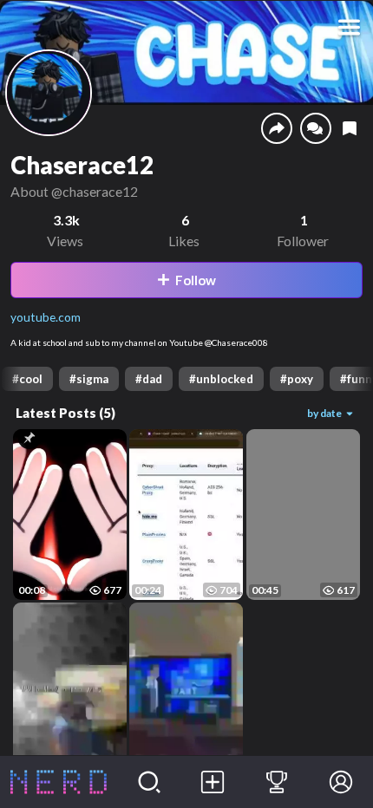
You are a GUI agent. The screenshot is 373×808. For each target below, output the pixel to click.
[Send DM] (315, 128)
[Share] (276, 128)
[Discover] (149, 782)
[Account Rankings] (277, 782)
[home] (58, 782)
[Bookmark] (350, 129)
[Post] (213, 782)
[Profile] (341, 782)
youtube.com (45, 317)
